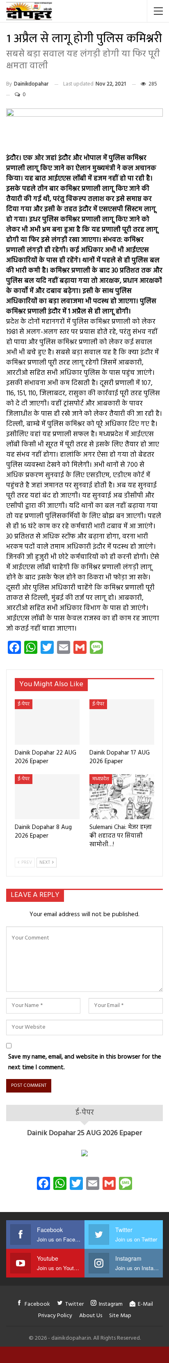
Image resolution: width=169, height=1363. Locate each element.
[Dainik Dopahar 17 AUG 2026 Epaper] (121, 722)
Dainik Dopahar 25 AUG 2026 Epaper (84, 1133)
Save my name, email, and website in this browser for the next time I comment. (84, 1062)
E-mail (145, 1304)
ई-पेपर (24, 704)
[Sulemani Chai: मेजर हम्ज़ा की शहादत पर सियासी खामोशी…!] (121, 797)
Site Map (120, 1315)
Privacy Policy (55, 1315)
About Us (90, 1315)
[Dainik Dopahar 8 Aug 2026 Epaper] (47, 797)
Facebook (37, 1304)
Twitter (74, 1304)
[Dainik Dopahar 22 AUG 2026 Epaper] (47, 722)
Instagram (111, 1304)
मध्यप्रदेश (100, 779)
